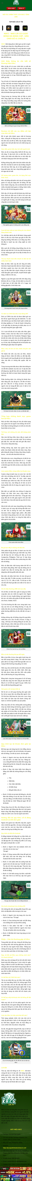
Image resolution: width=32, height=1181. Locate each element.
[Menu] (2, 3)
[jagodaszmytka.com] (16, 3)
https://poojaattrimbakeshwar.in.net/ (14, 1148)
